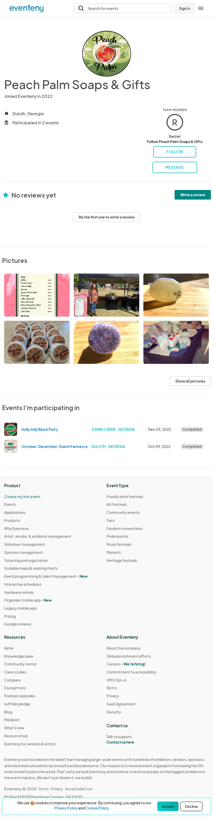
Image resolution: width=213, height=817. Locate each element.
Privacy (112, 695)
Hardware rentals (19, 592)
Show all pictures (190, 381)
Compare (12, 680)
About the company (123, 648)
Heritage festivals (121, 560)
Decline (191, 806)
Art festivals (116, 504)
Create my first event (22, 496)
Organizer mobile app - (28, 600)
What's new (14, 727)
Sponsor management (23, 552)
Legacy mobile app (20, 608)
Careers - (126, 664)
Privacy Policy (66, 808)
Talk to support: (120, 739)
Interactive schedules (22, 584)
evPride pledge (17, 704)
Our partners (15, 687)
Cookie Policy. (97, 808)
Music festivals (118, 544)
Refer (9, 648)
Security (113, 712)
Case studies (15, 672)
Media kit (12, 719)
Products (12, 520)
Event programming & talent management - (46, 576)
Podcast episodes (19, 695)
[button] (122, 8)
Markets (113, 552)
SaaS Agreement (121, 704)
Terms (111, 687)
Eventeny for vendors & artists (30, 743)
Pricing (10, 616)
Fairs (110, 520)
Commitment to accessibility (131, 672)
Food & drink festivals (124, 496)
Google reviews (17, 624)
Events (10, 504)
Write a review (192, 194)
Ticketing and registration (26, 560)
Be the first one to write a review (107, 217)
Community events (122, 512)
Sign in (184, 8)
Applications (14, 512)
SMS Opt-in (116, 680)
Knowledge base (18, 656)
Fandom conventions (124, 528)
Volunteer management (24, 544)
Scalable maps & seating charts (30, 568)
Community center (20, 664)
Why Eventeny (16, 528)
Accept (168, 806)
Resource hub (16, 735)
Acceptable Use (78, 788)
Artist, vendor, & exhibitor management (37, 536)
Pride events (117, 536)
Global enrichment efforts (128, 656)
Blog (8, 712)
